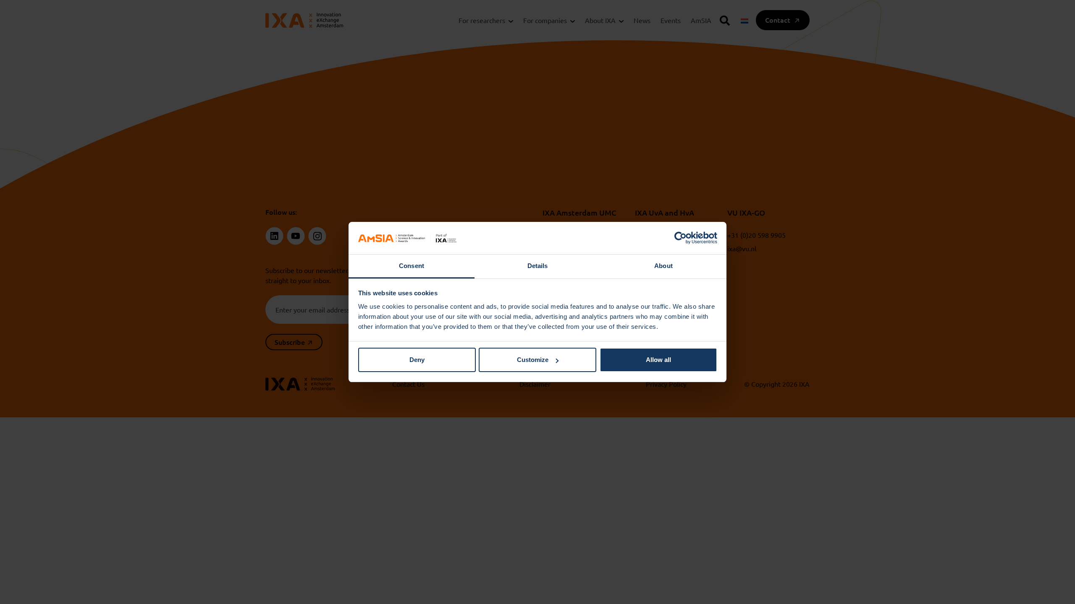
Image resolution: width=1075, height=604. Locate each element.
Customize (532, 359)
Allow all (658, 359)
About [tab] (663, 265)
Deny (417, 359)
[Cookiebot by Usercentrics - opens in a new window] (680, 238)
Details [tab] (537, 265)
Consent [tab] (411, 265)
